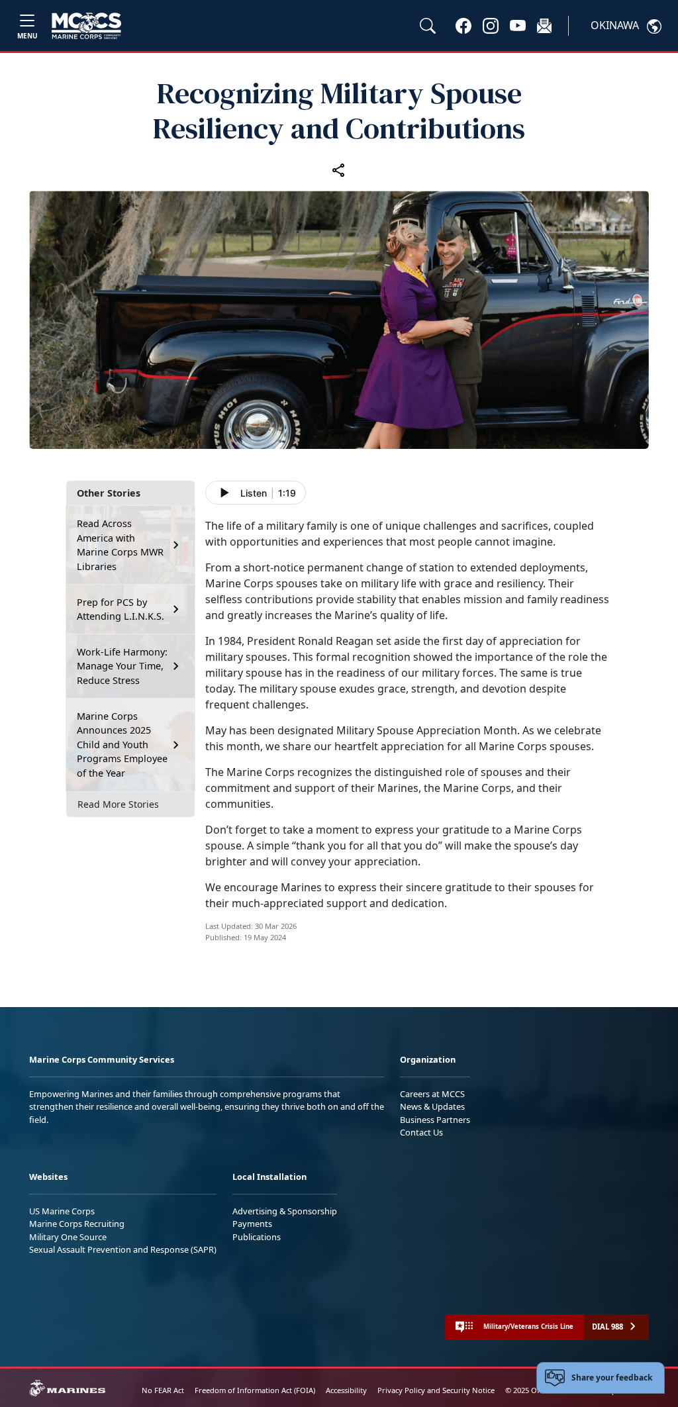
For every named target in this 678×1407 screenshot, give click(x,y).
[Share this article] (339, 169)
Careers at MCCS (432, 1094)
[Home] (86, 25)
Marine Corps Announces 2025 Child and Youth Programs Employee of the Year (122, 744)
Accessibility (346, 1390)
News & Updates (432, 1106)
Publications (256, 1237)
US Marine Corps (62, 1211)
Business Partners (435, 1120)
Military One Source (68, 1237)
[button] (463, 25)
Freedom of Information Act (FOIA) (255, 1390)
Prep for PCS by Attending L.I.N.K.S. (120, 609)
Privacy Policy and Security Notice (436, 1390)
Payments (252, 1224)
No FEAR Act (163, 1390)
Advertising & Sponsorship (284, 1211)
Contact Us (421, 1132)
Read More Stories (118, 804)
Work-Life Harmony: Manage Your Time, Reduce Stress (122, 666)
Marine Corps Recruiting (76, 1224)
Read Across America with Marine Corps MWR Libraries (120, 545)
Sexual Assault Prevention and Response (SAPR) (123, 1249)
